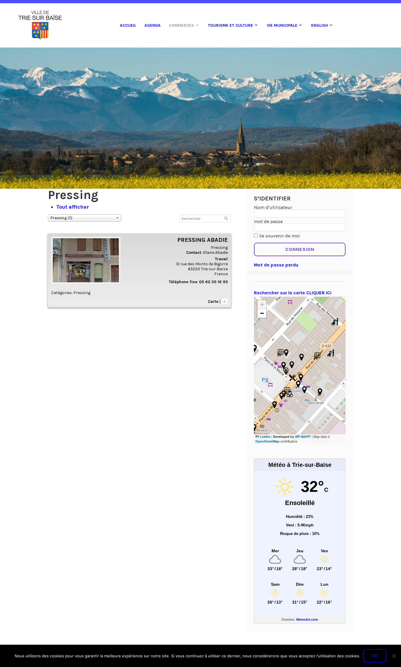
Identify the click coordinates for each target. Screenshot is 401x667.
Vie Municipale (282, 25)
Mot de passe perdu (276, 265)
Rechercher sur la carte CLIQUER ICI (292, 292)
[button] (280, 352)
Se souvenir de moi (279, 236)
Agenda (152, 25)
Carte (213, 301)
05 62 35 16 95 (213, 281)
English (319, 25)
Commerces (181, 25)
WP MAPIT (303, 436)
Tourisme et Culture (230, 25)
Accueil (128, 25)
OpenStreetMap (267, 441)
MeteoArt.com (307, 619)
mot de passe (268, 221)
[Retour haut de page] (224, 301)
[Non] (394, 656)
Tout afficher (72, 207)
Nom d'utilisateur (273, 207)
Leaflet (264, 436)
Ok (374, 655)
